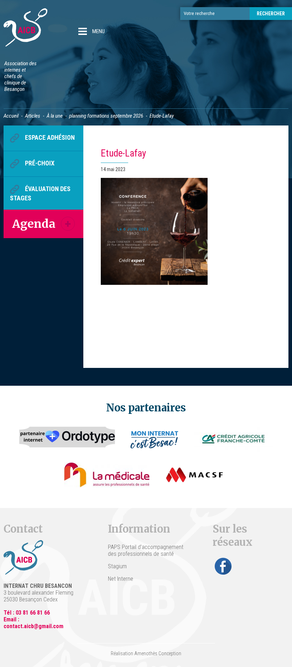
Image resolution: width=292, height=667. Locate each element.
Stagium (117, 566)
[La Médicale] (107, 474)
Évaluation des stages (40, 193)
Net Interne (120, 578)
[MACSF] (194, 474)
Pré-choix (39, 163)
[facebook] (223, 566)
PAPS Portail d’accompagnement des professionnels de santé (145, 550)
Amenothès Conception (157, 653)
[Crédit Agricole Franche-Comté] (233, 439)
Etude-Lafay (123, 153)
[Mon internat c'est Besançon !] (155, 439)
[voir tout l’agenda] (68, 224)
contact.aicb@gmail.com (33, 626)
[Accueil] (25, 28)
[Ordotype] (67, 439)
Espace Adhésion (50, 137)
